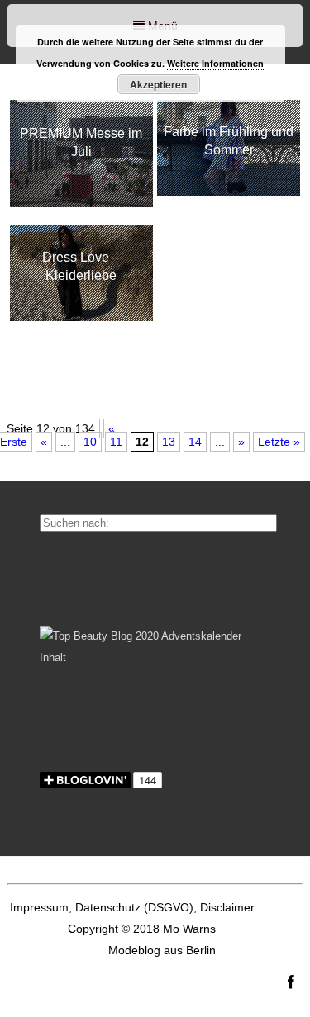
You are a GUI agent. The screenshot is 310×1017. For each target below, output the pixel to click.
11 (116, 441)
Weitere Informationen (215, 63)
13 (168, 441)
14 (195, 441)
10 (90, 441)
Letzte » (279, 441)
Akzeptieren (158, 84)
